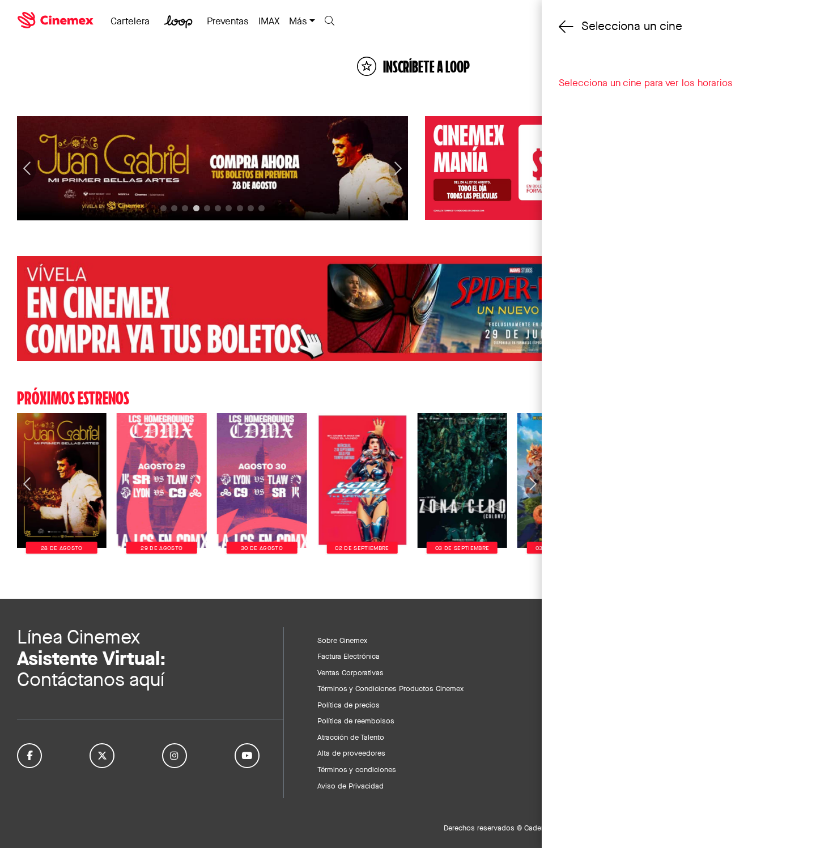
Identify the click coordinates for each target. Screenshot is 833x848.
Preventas (228, 21)
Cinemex (56, 20)
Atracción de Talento (350, 737)
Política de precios (348, 705)
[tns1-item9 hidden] (261, 208)
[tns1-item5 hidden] (218, 208)
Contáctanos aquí (90, 679)
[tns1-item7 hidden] (240, 208)
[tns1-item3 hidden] (196, 208)
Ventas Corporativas (350, 672)
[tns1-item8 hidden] (251, 208)
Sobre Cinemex (342, 640)
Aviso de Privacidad (350, 786)
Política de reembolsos (355, 720)
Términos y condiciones (356, 769)
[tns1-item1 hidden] (174, 208)
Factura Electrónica (348, 656)
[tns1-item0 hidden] (163, 208)
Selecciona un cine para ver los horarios (646, 82)
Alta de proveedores (351, 753)
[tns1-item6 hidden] (229, 208)
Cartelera (130, 21)
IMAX (268, 21)
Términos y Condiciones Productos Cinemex (390, 688)
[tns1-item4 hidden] (207, 208)
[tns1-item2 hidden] (185, 208)
